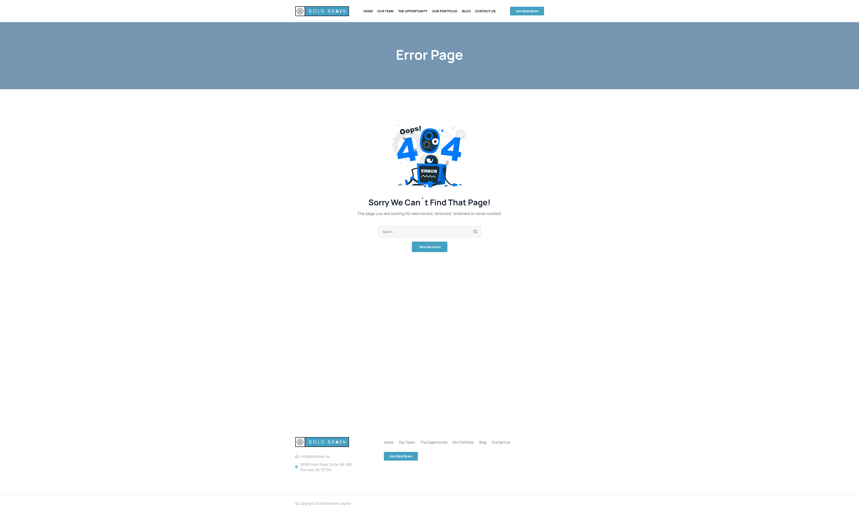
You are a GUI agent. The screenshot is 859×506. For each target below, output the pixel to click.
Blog (482, 442)
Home (388, 442)
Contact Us (501, 442)
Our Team (407, 442)
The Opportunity (433, 442)
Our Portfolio (463, 442)
